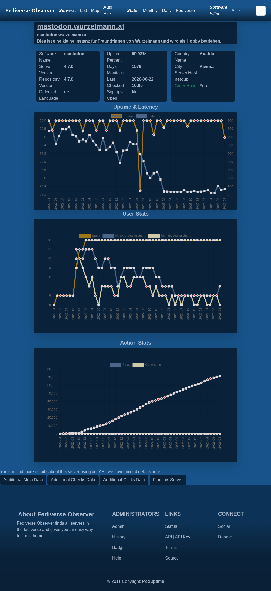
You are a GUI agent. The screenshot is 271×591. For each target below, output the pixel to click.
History (118, 537)
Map (95, 10)
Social (224, 526)
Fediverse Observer (30, 10)
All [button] (235, 10)
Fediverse (185, 10)
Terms (171, 547)
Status (171, 526)
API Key (182, 537)
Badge (118, 547)
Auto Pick (107, 10)
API (168, 537)
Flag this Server (168, 480)
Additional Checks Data (73, 480)
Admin (118, 526)
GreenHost (185, 86)
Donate (225, 537)
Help (116, 558)
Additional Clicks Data (124, 480)
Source (172, 558)
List (83, 10)
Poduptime (153, 581)
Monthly (150, 10)
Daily (167, 10)
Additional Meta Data (23, 480)
